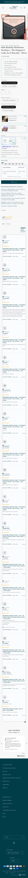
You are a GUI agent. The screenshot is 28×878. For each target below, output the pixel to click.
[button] (3, 7)
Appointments (6, 784)
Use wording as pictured (8, 107)
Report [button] (14, 256)
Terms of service (15, 875)
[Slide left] (11, 42)
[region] (14, 743)
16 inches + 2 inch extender (9, 82)
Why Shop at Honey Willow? (9, 768)
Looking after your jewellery (9, 810)
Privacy (4, 816)
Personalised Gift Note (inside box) (8, 103)
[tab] (2, 163)
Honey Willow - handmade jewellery (13, 871)
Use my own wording (8, 110)
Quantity (3, 89)
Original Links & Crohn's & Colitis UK (12, 777)
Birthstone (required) (5, 97)
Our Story (5, 771)
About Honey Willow (7, 764)
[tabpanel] (14, 171)
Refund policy (12, 872)
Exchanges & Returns (7, 803)
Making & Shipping (7, 800)
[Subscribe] (22, 837)
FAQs (4, 813)
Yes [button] (12, 256)
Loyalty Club (6, 806)
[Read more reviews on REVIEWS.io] (21, 756)
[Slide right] (17, 42)
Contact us (5, 787)
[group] (14, 217)
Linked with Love (6, 146)
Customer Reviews (7, 797)
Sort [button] (3, 223)
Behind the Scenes (7, 774)
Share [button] (4, 210)
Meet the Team (6, 781)
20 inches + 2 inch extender (9, 86)
